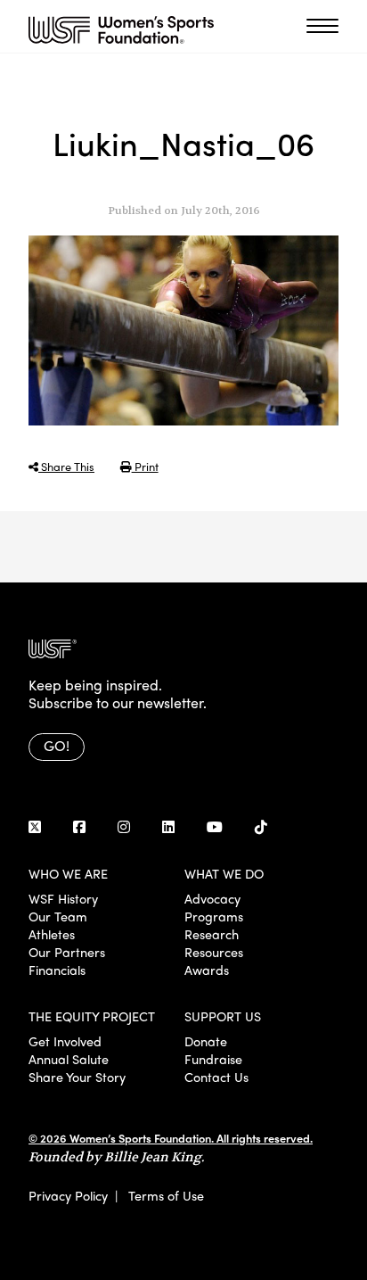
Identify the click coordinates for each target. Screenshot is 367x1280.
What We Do (224, 873)
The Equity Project (92, 1016)
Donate (205, 1041)
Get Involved (65, 1041)
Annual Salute (69, 1059)
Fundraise (213, 1059)
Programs (213, 916)
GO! (56, 745)
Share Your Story (77, 1077)
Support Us (222, 1016)
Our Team (58, 916)
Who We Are (68, 873)
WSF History (63, 898)
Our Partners (67, 952)
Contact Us (216, 1077)
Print (145, 466)
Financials (57, 970)
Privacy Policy (68, 1195)
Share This (66, 466)
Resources (213, 952)
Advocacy (212, 898)
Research (211, 934)
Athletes (52, 934)
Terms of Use (166, 1195)
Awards (206, 970)
